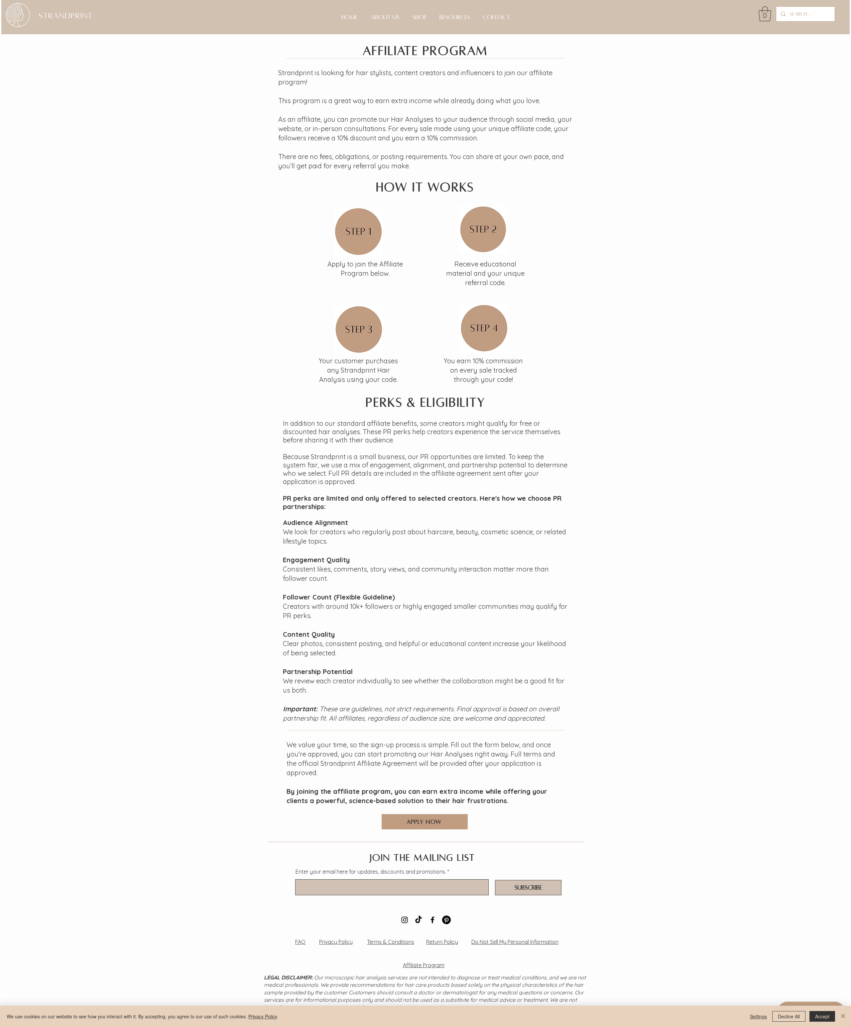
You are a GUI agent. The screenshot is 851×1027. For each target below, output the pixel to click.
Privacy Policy (336, 942)
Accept (822, 1016)
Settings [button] (758, 1016)
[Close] (843, 1016)
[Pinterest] (446, 920)
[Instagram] (404, 920)
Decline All (789, 1016)
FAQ (300, 942)
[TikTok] (418, 920)
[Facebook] (432, 920)
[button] (765, 13)
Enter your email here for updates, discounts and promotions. (371, 871)
